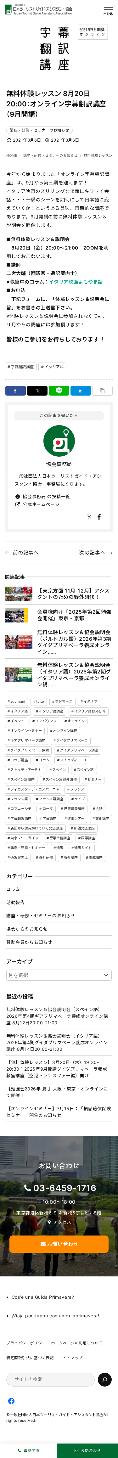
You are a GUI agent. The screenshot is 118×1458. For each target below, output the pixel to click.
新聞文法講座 (84, 828)
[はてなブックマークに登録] (80, 391)
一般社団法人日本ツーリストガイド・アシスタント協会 (57, 1414)
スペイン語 (85, 770)
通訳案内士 (19, 857)
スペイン (59, 770)
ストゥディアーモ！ (25, 770)
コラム (44, 760)
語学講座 (88, 838)
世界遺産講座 (74, 809)
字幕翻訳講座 (22, 366)
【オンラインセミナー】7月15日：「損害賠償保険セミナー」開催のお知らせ (58, 1112)
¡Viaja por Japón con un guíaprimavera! (55, 1315)
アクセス (62, 1222)
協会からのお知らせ (27, 929)
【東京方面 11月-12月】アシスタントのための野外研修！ (73, 594)
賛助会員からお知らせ (29, 942)
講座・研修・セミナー (27, 848)
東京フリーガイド (24, 838)
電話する (32, 1450)
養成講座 (96, 857)
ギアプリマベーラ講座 (27, 740)
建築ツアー (76, 818)
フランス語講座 (51, 799)
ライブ (79, 799)
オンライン (76, 721)
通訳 (59, 848)
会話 (99, 809)
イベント (17, 721)
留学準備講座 (59, 838)
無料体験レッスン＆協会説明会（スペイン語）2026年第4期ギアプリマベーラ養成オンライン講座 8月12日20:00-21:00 (57, 1016)
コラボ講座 (19, 760)
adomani (17, 701)
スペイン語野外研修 (61, 779)
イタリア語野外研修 (90, 711)
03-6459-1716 (64, 1188)
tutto (40, 701)
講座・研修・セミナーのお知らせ (39, 130)
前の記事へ (26, 552)
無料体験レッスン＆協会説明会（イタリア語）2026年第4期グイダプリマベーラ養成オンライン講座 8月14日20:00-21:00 (57, 1042)
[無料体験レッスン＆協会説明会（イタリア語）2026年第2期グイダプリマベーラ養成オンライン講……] (18, 674)
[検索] (105, 1380)
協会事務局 (59, 464)
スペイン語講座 (22, 779)
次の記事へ (92, 552)
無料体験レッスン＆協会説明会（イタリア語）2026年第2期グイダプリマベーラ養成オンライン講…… (74, 675)
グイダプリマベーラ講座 (79, 750)
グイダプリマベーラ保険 (29, 750)
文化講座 (102, 818)
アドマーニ (64, 701)
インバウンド (45, 721)
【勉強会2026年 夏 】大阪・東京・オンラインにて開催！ (57, 1092)
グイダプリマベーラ (72, 740)
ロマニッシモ (20, 809)
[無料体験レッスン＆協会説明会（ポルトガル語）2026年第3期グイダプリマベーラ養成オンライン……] (18, 642)
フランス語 (19, 799)
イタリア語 (54, 366)
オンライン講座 (65, 731)
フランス (77, 789)
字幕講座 (49, 818)
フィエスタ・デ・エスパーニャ (34, 789)
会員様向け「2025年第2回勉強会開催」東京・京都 (74, 615)
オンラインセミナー (26, 731)
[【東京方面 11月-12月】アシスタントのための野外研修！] (18, 594)
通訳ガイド (83, 848)
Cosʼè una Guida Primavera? (43, 1297)
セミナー (94, 779)
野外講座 (71, 857)
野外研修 (46, 857)
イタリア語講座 (51, 711)
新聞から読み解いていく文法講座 (36, 828)
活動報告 (15, 902)
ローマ (47, 809)
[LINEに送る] (59, 391)
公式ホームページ (40, 504)
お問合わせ (91, 1450)
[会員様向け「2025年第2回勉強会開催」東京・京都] (18, 615)
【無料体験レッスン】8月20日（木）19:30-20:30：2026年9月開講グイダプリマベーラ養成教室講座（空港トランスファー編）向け (56, 1069)
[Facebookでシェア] (15, 391)
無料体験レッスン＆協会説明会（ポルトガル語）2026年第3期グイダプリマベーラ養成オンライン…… (74, 642)
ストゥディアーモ (74, 760)
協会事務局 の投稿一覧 (45, 496)
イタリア (90, 701)
